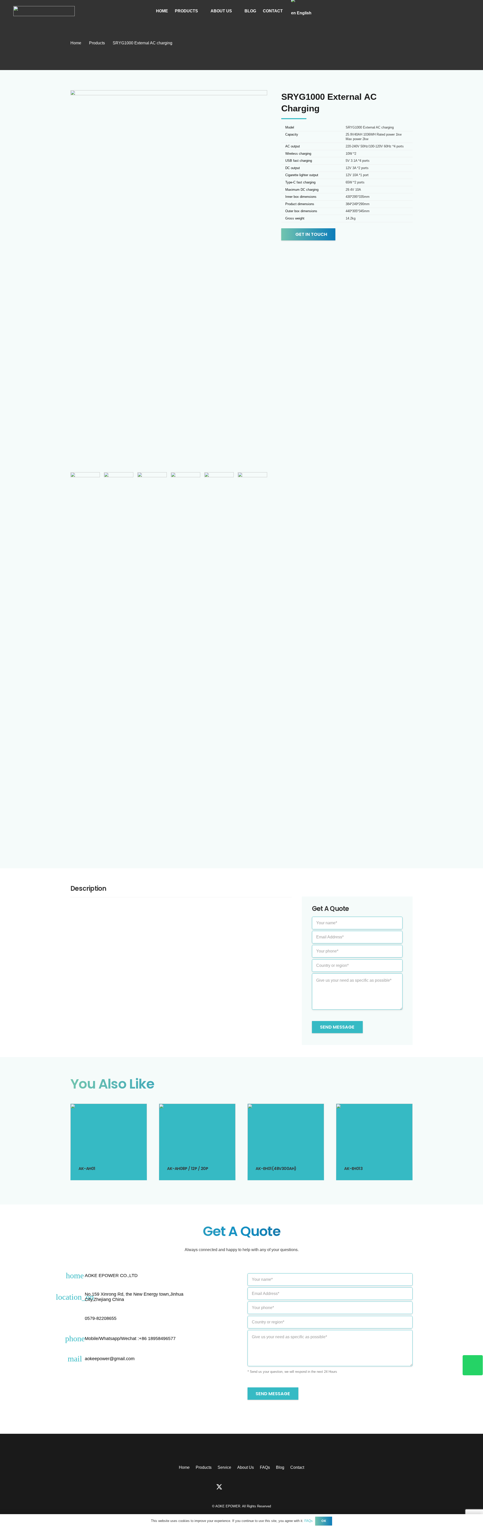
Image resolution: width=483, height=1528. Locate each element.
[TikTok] (234, 1487)
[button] (201, 11)
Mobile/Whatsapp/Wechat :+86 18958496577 (130, 1338)
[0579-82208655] (77, 1318)
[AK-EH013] (374, 1142)
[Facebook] (203, 1487)
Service (224, 1467)
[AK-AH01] (108, 1142)
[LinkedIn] (264, 1487)
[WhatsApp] (279, 1487)
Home (184, 1467)
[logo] (44, 11)
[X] (219, 1487)
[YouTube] (249, 1487)
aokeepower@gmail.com (110, 1358)
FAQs (265, 1467)
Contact (297, 1467)
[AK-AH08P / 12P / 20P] (197, 1142)
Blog (280, 1467)
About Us (245, 1467)
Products (204, 1467)
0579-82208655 (100, 1318)
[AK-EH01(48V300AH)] (286, 1142)
